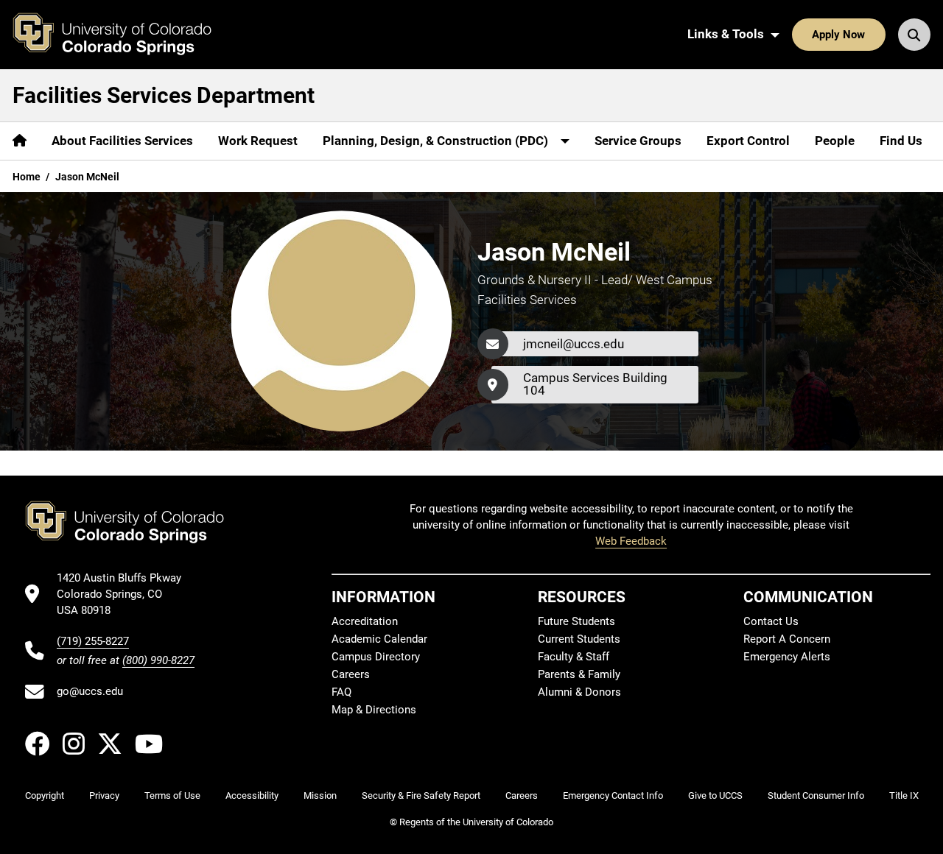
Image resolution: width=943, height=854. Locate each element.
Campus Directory (376, 656)
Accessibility (251, 795)
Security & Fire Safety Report (421, 795)
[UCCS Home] (123, 35)
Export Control (748, 140)
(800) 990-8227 (158, 660)
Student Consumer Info (816, 795)
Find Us (901, 140)
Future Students (576, 621)
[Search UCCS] (914, 34)
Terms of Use (172, 795)
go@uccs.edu (90, 691)
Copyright (44, 795)
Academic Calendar (379, 639)
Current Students (579, 639)
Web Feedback (631, 541)
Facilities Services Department (164, 95)
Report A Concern (786, 639)
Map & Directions (374, 709)
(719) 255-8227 (93, 641)
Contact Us (771, 621)
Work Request (258, 140)
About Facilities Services (122, 140)
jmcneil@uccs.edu (573, 343)
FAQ (341, 692)
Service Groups (638, 140)
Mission (320, 795)
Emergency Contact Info (613, 795)
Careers (351, 674)
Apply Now (838, 34)
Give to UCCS (715, 795)
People (835, 140)
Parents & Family (579, 674)
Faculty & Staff (573, 656)
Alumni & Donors (579, 692)
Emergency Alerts (786, 656)
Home (27, 177)
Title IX (904, 795)
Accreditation (365, 621)
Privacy (104, 795)
